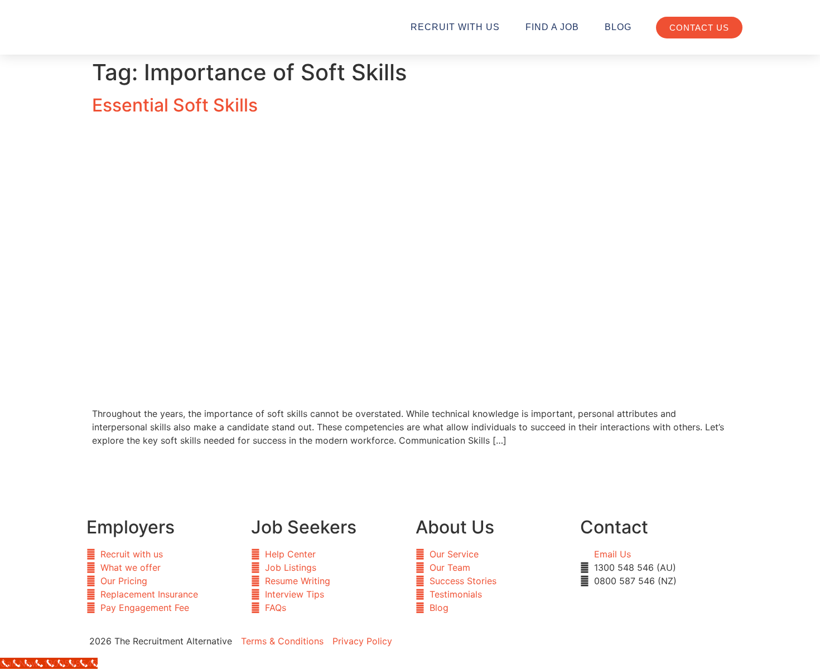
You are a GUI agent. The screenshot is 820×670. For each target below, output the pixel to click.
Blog (618, 27)
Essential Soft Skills (175, 105)
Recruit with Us (455, 27)
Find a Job (552, 27)
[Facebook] (424, 639)
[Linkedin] (455, 639)
